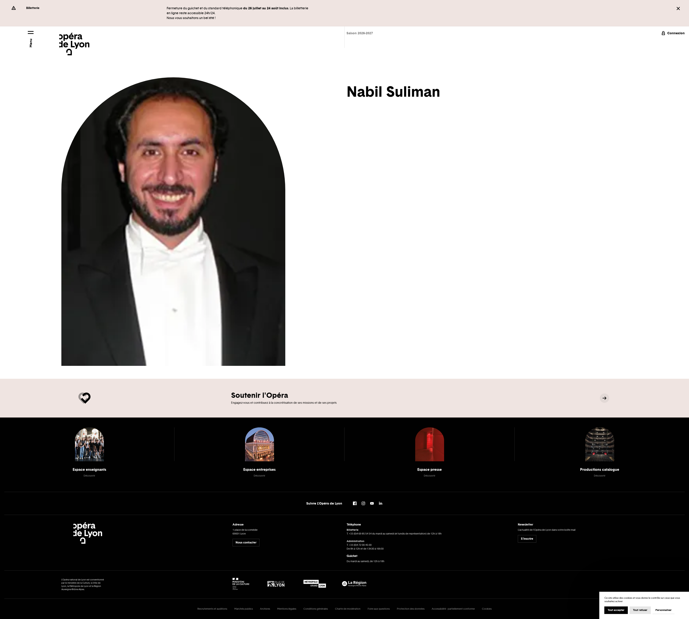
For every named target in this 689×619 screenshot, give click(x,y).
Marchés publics (243, 609)
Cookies (487, 609)
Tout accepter (616, 610)
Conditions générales (315, 609)
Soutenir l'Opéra (259, 395)
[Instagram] (363, 503)
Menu (31, 43)
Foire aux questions (379, 609)
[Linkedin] (380, 503)
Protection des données (411, 609)
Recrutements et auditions (212, 609)
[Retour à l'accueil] (74, 40)
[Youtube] (372, 503)
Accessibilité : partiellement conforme (453, 609)
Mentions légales (286, 609)
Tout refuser (640, 610)
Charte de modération (347, 609)
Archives (265, 609)
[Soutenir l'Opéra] (604, 398)
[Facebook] (355, 503)
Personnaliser (663, 610)
